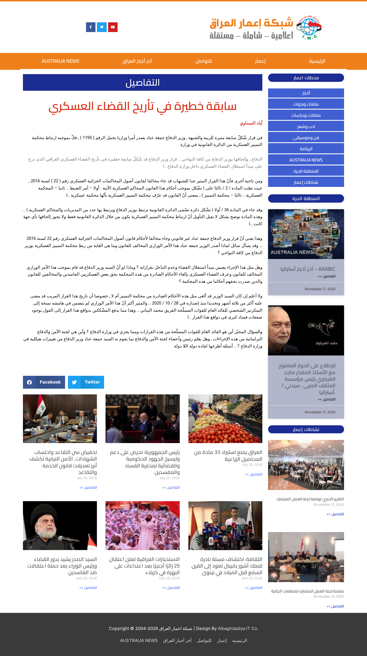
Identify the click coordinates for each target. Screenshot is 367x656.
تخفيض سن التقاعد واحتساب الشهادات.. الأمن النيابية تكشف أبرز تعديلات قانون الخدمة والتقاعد (63, 462)
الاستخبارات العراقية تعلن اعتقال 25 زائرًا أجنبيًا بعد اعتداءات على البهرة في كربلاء (144, 565)
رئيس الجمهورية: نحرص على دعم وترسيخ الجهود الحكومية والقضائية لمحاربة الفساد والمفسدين (145, 462)
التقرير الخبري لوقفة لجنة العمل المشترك (310, 499)
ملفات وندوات (306, 104)
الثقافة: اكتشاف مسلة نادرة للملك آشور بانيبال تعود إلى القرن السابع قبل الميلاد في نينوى (227, 565)
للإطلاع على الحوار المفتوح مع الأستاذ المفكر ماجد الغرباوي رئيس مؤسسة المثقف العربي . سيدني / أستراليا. (306, 379)
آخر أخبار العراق (137, 61)
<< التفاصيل (88, 487)
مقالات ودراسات (306, 115)
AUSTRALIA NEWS (60, 61)
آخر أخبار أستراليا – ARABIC (307, 269)
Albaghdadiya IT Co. (238, 628)
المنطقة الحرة (306, 171)
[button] (44, 382)
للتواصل (204, 61)
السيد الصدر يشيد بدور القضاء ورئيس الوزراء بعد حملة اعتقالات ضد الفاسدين (62, 565)
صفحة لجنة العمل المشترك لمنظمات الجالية (307, 591)
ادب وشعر (306, 126)
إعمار (260, 61)
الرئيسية (317, 61)
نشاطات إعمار (306, 182)
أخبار (306, 93)
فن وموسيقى (306, 137)
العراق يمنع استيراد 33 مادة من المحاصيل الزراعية (228, 455)
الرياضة (306, 149)
